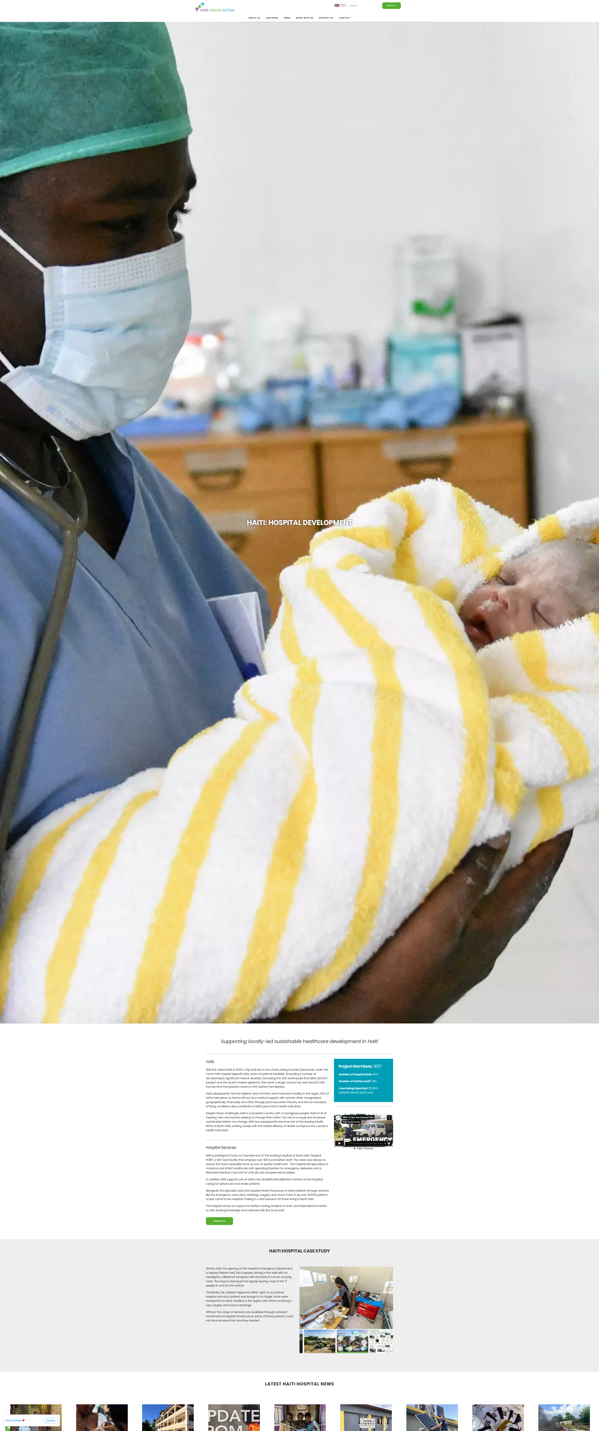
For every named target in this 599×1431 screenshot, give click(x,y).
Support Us (326, 18)
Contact (345, 18)
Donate (391, 5)
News (287, 18)
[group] (346, 1298)
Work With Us (304, 18)
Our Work (272, 18)
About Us (254, 18)
